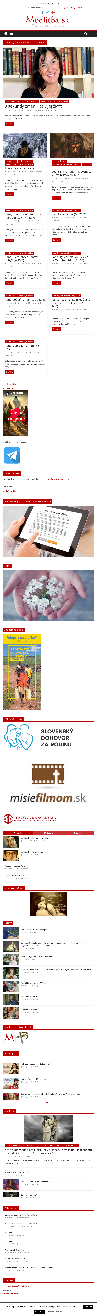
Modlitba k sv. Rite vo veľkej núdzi (34, 838)
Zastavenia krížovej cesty (15, 1250)
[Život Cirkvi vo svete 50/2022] (11, 995)
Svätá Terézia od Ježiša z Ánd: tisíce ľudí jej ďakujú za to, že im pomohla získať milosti (56, 969)
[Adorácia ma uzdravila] (25, 134)
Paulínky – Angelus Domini (15, 866)
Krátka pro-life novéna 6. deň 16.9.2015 (21, 1223)
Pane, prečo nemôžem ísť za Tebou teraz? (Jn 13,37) (23, 215)
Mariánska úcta (32, 102)
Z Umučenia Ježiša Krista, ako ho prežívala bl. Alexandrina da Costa (32, 1267)
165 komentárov (41, 841)
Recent (49, 833)
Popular (19, 833)
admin (22, 221)
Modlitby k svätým (29, 1145)
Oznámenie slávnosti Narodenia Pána (36, 1181)
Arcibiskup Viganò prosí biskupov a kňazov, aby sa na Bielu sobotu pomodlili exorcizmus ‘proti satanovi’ (48, 1151)
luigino (23, 1156)
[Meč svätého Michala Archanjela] (11, 928)
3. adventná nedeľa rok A (15, 1259)
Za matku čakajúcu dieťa (15, 875)
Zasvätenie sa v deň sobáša (32, 1195)
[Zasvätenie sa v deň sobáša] (11, 1193)
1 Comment (23, 1235)
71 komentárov (24, 869)
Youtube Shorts (9, 388)
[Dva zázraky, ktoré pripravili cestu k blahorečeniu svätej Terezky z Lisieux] (11, 1094)
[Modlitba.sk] (6, 33)
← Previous (10, 383)
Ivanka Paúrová (26, 110)
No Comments (42, 1067)
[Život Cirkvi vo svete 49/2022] (11, 1008)
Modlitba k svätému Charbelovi (33, 852)
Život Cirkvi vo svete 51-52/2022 (34, 983)
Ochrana (8, 1241)
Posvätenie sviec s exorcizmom (18, 1172)
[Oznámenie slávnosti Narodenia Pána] (11, 1180)
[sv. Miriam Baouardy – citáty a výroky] (11, 1064)
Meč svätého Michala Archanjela (34, 929)
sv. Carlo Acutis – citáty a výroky (34, 1079)
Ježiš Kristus (10, 102)
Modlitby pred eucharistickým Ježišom (54, 102)
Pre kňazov (87, 164)
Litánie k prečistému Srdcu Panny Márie (21, 1215)
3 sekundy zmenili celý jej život (33, 106)
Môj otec (8, 1232)
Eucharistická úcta (25, 161)
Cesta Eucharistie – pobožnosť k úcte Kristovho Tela (71, 173)
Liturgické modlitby (13, 1145)
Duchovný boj (11, 161)
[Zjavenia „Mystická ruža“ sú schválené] (11, 955)
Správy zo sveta (55, 1145)
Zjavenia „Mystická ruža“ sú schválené (36, 956)
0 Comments (52, 110)
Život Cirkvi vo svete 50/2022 (32, 996)
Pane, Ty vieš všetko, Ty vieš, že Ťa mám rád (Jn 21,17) (70, 258)
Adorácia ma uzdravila (19, 168)
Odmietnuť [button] (39, 1312)
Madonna (20, 102)
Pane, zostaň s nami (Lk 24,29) (25, 299)
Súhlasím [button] (88, 1306)
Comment (80, 833)
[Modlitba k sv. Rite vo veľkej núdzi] (12, 836)
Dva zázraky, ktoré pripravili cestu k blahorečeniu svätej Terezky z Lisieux (50, 1094)
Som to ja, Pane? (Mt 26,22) (70, 214)
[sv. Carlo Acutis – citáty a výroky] (11, 1079)
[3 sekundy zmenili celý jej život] (48, 48)
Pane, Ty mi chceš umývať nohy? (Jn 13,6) (21, 258)
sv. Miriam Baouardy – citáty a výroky (70, 7)
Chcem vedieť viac (55, 1311)
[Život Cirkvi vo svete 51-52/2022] (11, 982)
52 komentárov (23, 878)
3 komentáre (17, 175)
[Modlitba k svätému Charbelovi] (12, 850)
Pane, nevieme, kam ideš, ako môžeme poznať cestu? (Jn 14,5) (71, 303)
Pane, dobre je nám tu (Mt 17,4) (22, 347)
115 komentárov (42, 855)
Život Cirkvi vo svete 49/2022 (32, 1010)
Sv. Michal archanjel (70, 1145)
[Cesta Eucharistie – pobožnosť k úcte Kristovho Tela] (72, 134)
